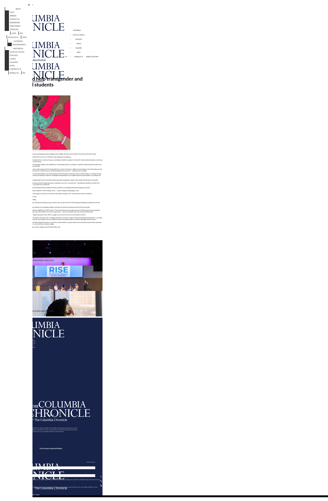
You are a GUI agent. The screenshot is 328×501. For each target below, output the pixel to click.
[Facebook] (100, 472)
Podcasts (78, 39)
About (18, 9)
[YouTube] (100, 486)
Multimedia (77, 30)
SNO (33, 494)
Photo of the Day (78, 34)
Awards (13, 15)
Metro (22, 33)
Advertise (14, 29)
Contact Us (14, 19)
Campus (14, 33)
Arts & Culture (14, 37)
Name (5, 473)
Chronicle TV (78, 56)
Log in (38, 494)
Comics (78, 43)
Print (97, 56)
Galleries (79, 48)
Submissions (15, 22)
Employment (15, 26)
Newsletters (90, 56)
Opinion (25, 37)
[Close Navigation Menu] (29, 5)
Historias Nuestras (21, 44)
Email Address (7, 465)
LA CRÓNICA (18, 41)
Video (79, 52)
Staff (12, 12)
